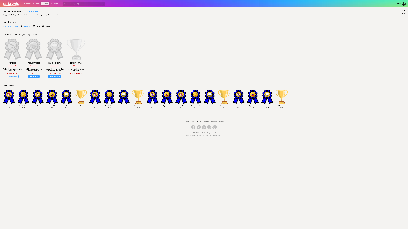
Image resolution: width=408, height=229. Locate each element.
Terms (192, 121)
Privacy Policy (218, 135)
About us (187, 121)
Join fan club (33, 76)
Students (45, 3)
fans (16, 26)
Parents (36, 3)
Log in (398, 3)
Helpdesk (221, 121)
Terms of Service (209, 135)
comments (26, 26)
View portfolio (12, 76)
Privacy (199, 121)
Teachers (27, 3)
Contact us (214, 121)
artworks (8, 26)
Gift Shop (54, 3)
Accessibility (206, 121)
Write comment (55, 76)
